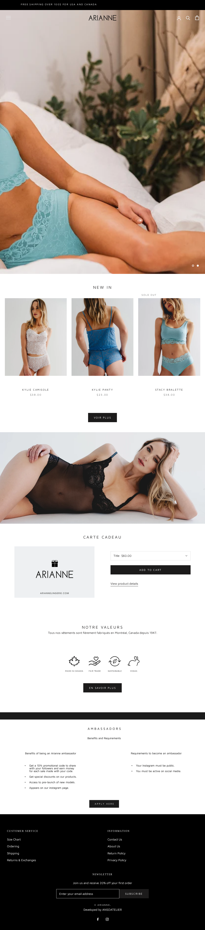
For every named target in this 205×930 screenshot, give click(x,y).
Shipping (13, 853)
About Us (114, 846)
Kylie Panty (102, 389)
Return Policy (117, 853)
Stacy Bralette (169, 389)
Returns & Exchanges (21, 860)
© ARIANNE (102, 905)
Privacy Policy (117, 860)
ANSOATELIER (112, 909)
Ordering (13, 846)
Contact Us (115, 839)
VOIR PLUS (102, 417)
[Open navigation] (8, 18)
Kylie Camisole (35, 389)
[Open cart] (197, 17)
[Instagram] (107, 919)
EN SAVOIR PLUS (102, 687)
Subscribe (134, 893)
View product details (124, 583)
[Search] (188, 18)
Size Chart (14, 839)
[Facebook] (97, 919)
